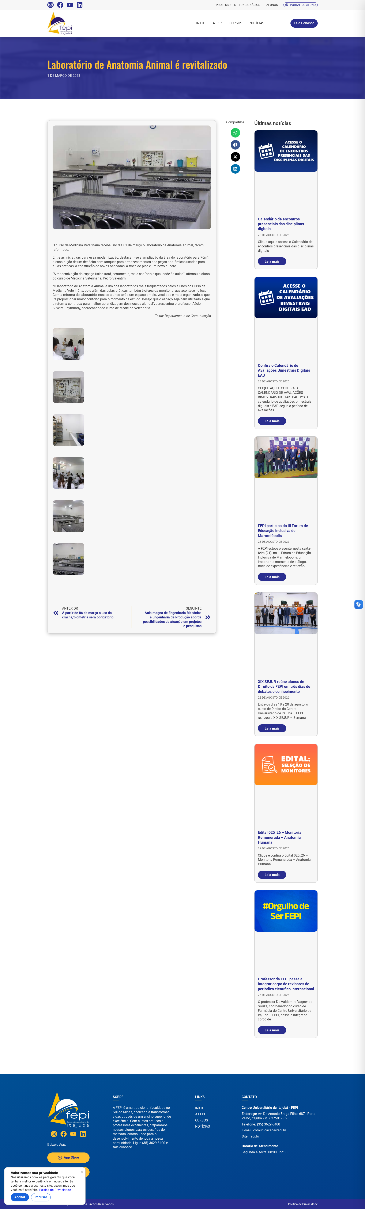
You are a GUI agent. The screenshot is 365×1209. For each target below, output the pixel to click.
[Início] (73, 23)
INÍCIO (201, 23)
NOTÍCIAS (256, 23)
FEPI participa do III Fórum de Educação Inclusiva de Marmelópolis (283, 531)
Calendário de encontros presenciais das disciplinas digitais (281, 224)
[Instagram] (50, 5)
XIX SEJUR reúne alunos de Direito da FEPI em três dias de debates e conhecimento (284, 686)
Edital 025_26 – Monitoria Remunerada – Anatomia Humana (279, 837)
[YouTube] (70, 5)
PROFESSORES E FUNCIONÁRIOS (238, 5)
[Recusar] (81, 1173)
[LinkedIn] (79, 5)
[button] (235, 133)
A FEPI (217, 23)
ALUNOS (272, 5)
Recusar (41, 1197)
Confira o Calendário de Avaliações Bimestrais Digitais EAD (284, 370)
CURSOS (235, 23)
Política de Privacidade (303, 1204)
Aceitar (19, 1197)
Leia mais (272, 261)
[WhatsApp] (348, 1200)
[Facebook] (60, 5)
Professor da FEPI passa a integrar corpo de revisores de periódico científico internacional (286, 984)
